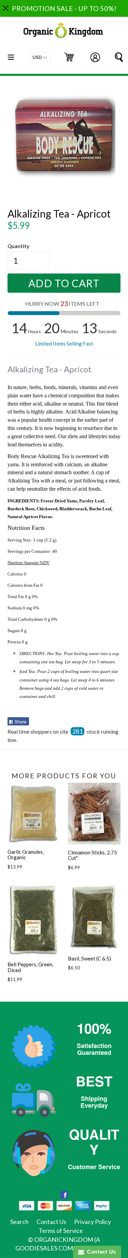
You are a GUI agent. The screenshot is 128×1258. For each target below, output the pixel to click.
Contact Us (51, 1221)
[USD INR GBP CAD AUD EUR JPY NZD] (40, 57)
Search (19, 1221)
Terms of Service (61, 1230)
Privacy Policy (92, 1221)
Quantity (18, 246)
